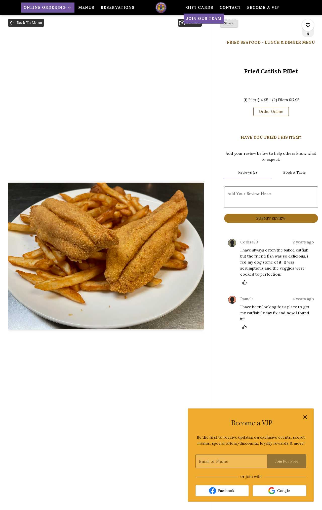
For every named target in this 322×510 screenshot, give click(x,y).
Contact (230, 7)
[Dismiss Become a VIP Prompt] (305, 417)
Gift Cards (199, 7)
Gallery (125, 18)
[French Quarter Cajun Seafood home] (161, 7)
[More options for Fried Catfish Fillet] (308, 25)
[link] (271, 111)
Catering (238, 18)
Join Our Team (204, 18)
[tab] (247, 172)
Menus (86, 7)
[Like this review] (245, 282)
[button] (47, 8)
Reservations (118, 7)
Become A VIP (263, 7)
